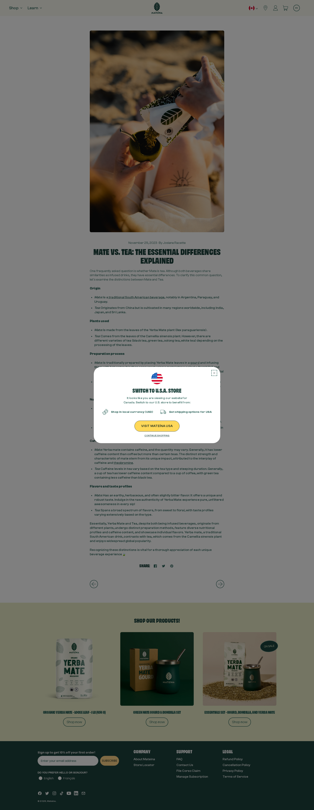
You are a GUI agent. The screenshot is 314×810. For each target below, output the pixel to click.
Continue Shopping (157, 435)
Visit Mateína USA (157, 426)
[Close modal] (214, 373)
